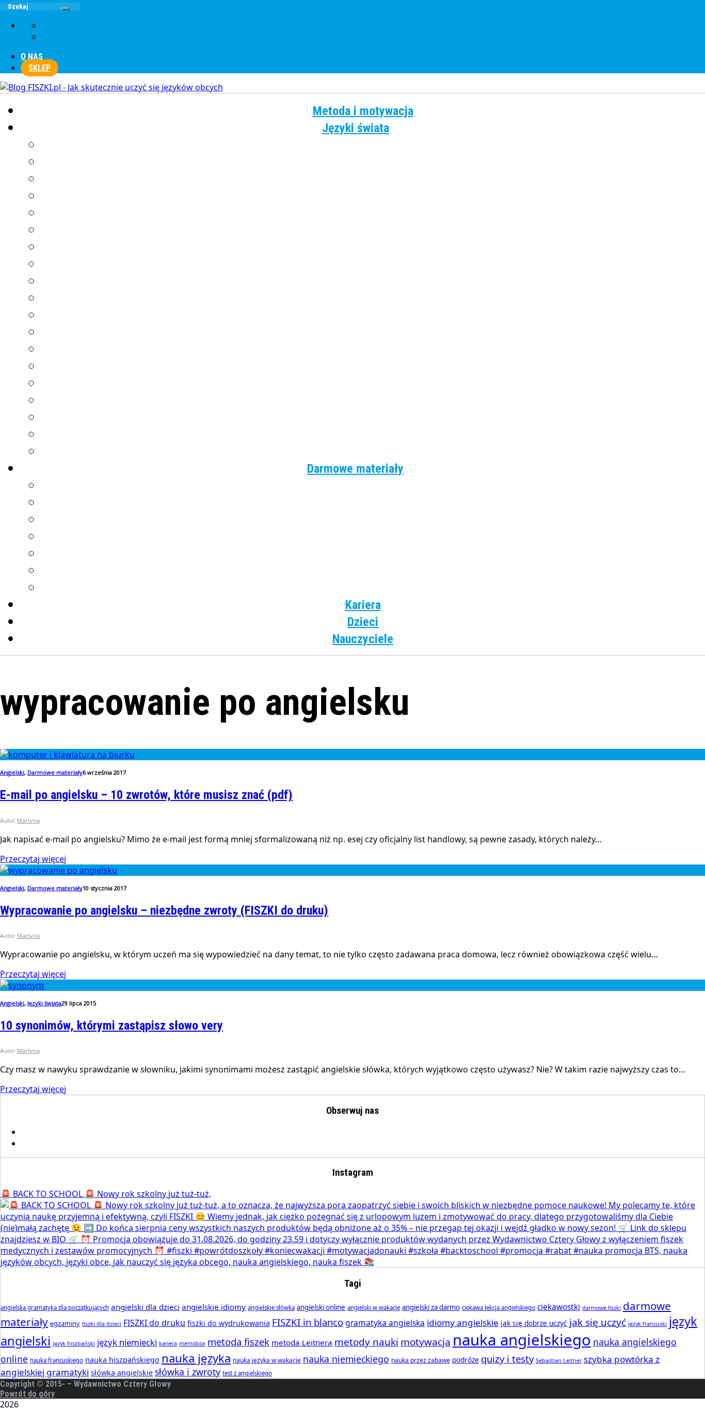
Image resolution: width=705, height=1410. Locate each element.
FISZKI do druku (154, 1322)
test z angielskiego (247, 1373)
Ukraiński (373, 400)
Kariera (363, 605)
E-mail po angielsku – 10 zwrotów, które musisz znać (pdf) (146, 795)
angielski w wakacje (373, 1307)
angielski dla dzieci (145, 1307)
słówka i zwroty (187, 1372)
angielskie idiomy (214, 1307)
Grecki (373, 196)
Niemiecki (373, 298)
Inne (373, 451)
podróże (465, 1360)
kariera (168, 1343)
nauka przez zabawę (420, 1360)
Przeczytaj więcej (33, 858)
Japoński (373, 230)
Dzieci (362, 622)
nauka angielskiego (522, 1339)
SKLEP (39, 68)
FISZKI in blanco (307, 1322)
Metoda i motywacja (363, 111)
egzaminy (65, 1323)
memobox (192, 1343)
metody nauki (366, 1342)
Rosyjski (373, 366)
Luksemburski (373, 281)
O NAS (32, 56)
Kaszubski (373, 247)
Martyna (28, 820)
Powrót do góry (27, 1394)
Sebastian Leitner (559, 1360)
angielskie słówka (271, 1307)
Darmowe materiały (355, 468)
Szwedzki (373, 383)
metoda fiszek (238, 1341)
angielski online (321, 1307)
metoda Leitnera (301, 1342)
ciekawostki (558, 1306)
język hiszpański (74, 1343)
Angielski (373, 145)
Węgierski (373, 417)
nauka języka (196, 1358)
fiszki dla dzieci (101, 1323)
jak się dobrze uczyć (534, 1323)
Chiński (373, 162)
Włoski (373, 434)
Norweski (373, 315)
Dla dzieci (373, 588)
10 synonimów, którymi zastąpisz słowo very (111, 1025)
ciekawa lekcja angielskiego (498, 1307)
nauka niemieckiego (346, 1359)
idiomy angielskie (463, 1322)
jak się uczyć (597, 1322)
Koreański (373, 264)
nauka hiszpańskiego (122, 1360)
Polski (373, 332)
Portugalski (373, 349)
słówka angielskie (122, 1372)
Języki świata (355, 128)
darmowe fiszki (601, 1307)
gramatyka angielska (385, 1322)
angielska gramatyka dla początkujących (55, 1307)
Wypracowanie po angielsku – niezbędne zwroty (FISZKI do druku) (164, 910)
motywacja (425, 1342)
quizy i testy (507, 1358)
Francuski (373, 179)
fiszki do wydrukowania (228, 1323)
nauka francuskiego (56, 1360)
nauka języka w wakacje (267, 1360)
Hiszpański (373, 213)
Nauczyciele (362, 639)
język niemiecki (127, 1342)
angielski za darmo (431, 1307)
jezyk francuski (647, 1323)
